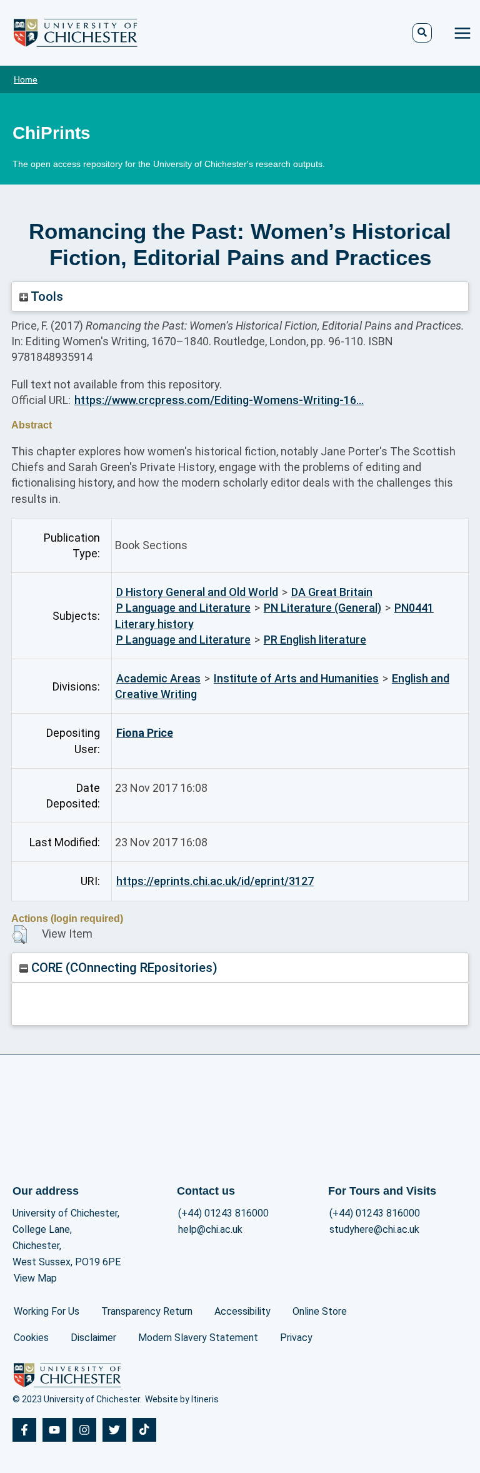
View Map (35, 1278)
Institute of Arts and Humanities (296, 678)
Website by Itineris (182, 1399)
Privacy (296, 1338)
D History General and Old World (197, 592)
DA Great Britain (331, 592)
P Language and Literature (183, 607)
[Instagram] (84, 1430)
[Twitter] (114, 1430)
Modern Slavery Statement (198, 1338)
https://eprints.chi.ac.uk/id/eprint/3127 (215, 881)
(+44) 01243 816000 (223, 1213)
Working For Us (46, 1311)
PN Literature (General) (322, 607)
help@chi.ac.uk (210, 1229)
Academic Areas (158, 678)
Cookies (31, 1338)
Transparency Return (146, 1311)
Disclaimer (93, 1338)
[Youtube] (54, 1430)
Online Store (319, 1311)
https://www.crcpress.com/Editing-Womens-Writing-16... (219, 400)
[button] (19, 934)
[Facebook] (24, 1430)
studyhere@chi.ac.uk (374, 1229)
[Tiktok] (144, 1430)
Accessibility (242, 1311)
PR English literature (315, 639)
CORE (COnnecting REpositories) (123, 967)
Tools (45, 296)
